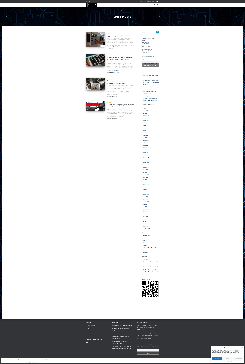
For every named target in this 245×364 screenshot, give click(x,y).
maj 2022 (144, 150)
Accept (217, 358)
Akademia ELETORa (147, 325)
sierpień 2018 (145, 204)
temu (115, 48)
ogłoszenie (152, 332)
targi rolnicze (152, 335)
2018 (138, 325)
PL (157, 332)
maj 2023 (144, 147)
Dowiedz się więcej (117, 46)
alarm (152, 325)
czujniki (144, 327)
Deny (227, 358)
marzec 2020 (145, 177)
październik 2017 (146, 228)
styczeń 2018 (145, 221)
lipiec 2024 (145, 137)
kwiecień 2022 (146, 152)
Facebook (154, 5)
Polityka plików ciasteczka (32, 362)
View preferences (238, 358)
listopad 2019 (146, 187)
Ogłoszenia (145, 245)
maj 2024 (144, 142)
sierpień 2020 (145, 169)
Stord (144, 250)
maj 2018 (144, 211)
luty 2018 (145, 219)
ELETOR (140, 329)
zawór (143, 338)
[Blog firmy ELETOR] (91, 5)
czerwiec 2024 (146, 140)
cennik (138, 327)
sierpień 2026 (145, 110)
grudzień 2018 (146, 199)
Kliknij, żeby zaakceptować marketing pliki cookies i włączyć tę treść (150, 64)
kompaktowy (139, 332)
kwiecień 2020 (146, 174)
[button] (242, 347)
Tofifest (156, 335)
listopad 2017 (146, 226)
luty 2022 (145, 155)
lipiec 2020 (145, 172)
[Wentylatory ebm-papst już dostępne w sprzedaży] (95, 106)
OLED (156, 332)
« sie (143, 275)
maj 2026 (144, 118)
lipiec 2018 (145, 206)
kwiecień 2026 (146, 120)
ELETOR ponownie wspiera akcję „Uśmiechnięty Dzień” (119, 342)
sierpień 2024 (145, 135)
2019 (140, 325)
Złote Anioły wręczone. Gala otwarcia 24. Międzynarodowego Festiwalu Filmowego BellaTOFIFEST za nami (150, 98)
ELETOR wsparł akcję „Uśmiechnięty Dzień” (122, 325)
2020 (143, 325)
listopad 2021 (146, 159)
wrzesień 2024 (146, 132)
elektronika (153, 327)
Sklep (151, 4)
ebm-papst (109, 55)
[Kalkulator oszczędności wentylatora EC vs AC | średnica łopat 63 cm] (95, 60)
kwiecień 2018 (146, 214)
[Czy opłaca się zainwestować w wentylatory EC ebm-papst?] (95, 84)
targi (149, 335)
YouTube (157, 5)
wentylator (154, 336)
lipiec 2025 (145, 128)
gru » (146, 275)
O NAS (88, 328)
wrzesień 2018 (146, 201)
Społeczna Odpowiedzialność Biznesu (151, 247)
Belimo (144, 237)
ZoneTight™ (146, 338)
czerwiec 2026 (146, 115)
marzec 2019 (145, 196)
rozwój (148, 333)
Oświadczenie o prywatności (227, 361)
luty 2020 (145, 179)
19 (148, 271)
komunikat (143, 332)
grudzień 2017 (146, 223)
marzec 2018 (145, 216)
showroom (138, 335)
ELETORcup (146, 329)
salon (150, 333)
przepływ (143, 333)
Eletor (108, 33)
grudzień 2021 (146, 157)
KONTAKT (88, 1)
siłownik (142, 335)
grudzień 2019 (146, 184)
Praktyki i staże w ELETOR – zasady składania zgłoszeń (120, 337)
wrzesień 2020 (146, 167)
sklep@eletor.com (146, 48)
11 (145, 269)
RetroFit (146, 333)
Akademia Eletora (110, 78)
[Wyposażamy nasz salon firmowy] (95, 39)
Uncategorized (146, 252)
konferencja (147, 332)
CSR (142, 327)
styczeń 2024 (145, 145)
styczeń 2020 (145, 182)
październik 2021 (146, 162)
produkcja (139, 333)
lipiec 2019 (145, 191)
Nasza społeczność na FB (148, 56)
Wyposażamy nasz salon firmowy (118, 36)
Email (138, 348)
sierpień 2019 (145, 189)
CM (140, 327)
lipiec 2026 (145, 113)
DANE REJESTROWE (91, 325)
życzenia (149, 338)
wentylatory (139, 338)
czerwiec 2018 (146, 209)
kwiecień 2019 (146, 194)
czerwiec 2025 (146, 130)
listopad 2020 (146, 164)
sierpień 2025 (145, 125)
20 (150, 271)
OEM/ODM (89, 331)
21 (152, 271)
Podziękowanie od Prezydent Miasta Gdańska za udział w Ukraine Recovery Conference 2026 (151, 82)
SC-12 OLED (154, 333)
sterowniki (146, 335)
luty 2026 (145, 123)
